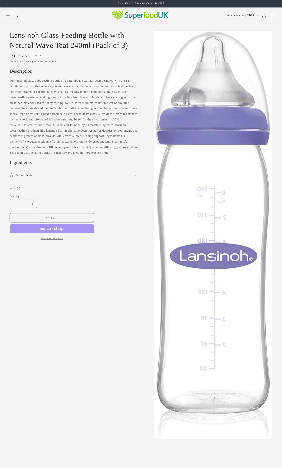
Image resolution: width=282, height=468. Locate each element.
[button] (8, 15)
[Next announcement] (274, 3)
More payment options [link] (52, 238)
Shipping (29, 61)
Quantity (14, 196)
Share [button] (17, 187)
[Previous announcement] (7, 3)
